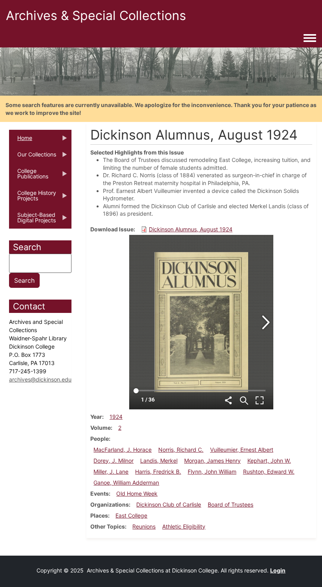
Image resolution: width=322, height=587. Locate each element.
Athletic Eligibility (183, 526)
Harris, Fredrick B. (158, 471)
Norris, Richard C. (180, 449)
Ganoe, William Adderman (126, 482)
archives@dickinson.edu (40, 379)
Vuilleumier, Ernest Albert (241, 449)
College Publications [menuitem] (28, 176)
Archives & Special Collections (96, 15)
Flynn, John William (212, 471)
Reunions (144, 526)
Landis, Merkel (158, 460)
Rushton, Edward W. (269, 471)
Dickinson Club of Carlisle (168, 504)
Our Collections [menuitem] (32, 157)
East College (131, 515)
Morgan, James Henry (212, 460)
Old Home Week (136, 493)
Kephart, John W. (269, 460)
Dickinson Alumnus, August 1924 (190, 229)
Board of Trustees (230, 504)
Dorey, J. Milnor (113, 460)
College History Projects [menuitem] (32, 198)
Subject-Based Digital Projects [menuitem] (32, 220)
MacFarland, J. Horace (122, 449)
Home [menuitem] (20, 140)
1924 (116, 416)
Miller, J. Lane (110, 471)
